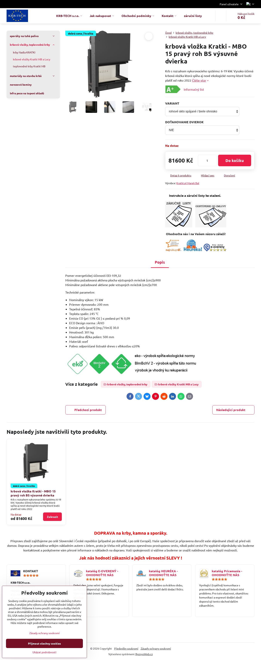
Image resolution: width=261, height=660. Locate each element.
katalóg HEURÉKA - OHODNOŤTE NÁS (163, 573)
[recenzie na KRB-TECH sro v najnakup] (173, 250)
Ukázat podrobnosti (44, 652)
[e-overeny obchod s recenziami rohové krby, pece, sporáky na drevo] (214, 250)
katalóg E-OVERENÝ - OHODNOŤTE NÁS (102, 573)
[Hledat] (220, 15)
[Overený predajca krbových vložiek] (192, 250)
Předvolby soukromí (126, 648)
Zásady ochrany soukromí (156, 648)
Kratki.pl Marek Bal (187, 183)
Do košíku (234, 160)
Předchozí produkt (88, 410)
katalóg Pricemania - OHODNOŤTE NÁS (227, 573)
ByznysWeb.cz (144, 654)
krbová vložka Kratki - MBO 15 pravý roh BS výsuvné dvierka (33, 493)
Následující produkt (230, 410)
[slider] (31, 575)
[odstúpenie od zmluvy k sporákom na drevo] (210, 226)
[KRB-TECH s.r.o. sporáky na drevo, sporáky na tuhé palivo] (99, 597)
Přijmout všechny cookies (44, 643)
